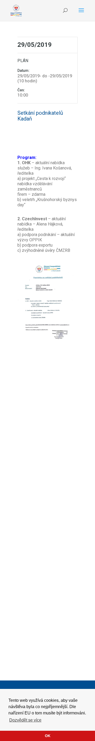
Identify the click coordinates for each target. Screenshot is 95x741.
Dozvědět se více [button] (25, 720)
